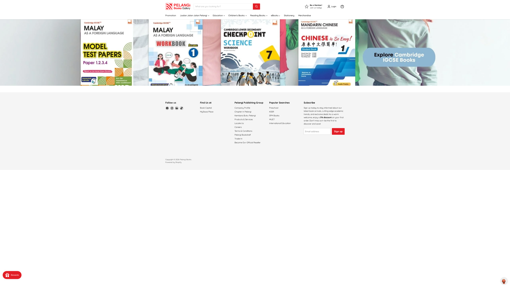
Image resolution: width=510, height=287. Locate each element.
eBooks (275, 15)
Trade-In (238, 138)
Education (218, 15)
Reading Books (258, 15)
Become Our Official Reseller (248, 142)
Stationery (289, 15)
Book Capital (206, 108)
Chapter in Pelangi (243, 111)
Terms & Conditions (243, 131)
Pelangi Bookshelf (243, 135)
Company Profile (242, 108)
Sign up (338, 131)
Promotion (170, 15)
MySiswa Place (206, 111)
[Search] (256, 6)
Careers (238, 127)
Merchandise (304, 15)
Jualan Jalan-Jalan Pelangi (194, 15)
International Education (280, 123)
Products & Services (244, 119)
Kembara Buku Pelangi (245, 115)
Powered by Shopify (173, 162)
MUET (272, 119)
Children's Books (236, 15)
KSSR (271, 111)
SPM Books (274, 115)
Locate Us (239, 123)
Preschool (273, 108)
